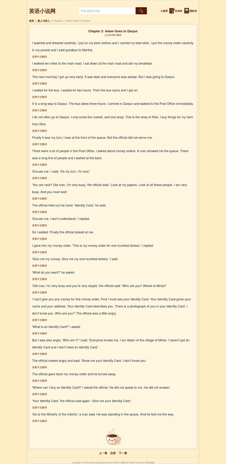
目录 (113, 453)
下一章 (123, 453)
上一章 (103, 453)
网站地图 (150, 462)
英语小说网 (42, 10)
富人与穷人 (44, 20)
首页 (31, 20)
